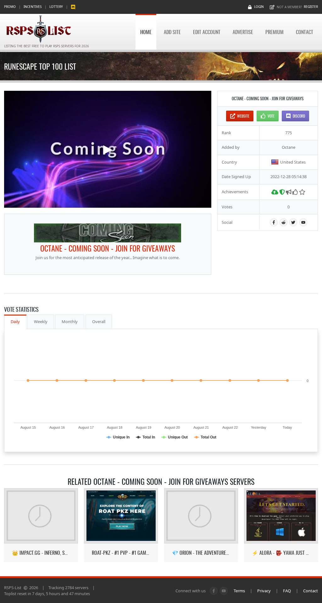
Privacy (264, 591)
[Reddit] (283, 222)
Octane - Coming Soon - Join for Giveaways (107, 248)
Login (259, 6)
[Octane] (107, 232)
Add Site (172, 32)
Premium (274, 32)
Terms (239, 591)
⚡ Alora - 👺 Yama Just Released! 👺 (281, 553)
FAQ (287, 591)
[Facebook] (274, 222)
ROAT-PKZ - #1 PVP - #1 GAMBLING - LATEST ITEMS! (121, 553)
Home (146, 32)
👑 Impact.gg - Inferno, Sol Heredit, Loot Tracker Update (41, 553)
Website (243, 116)
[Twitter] (293, 222)
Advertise (243, 32)
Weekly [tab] (40, 321)
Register (311, 6)
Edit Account (206, 32)
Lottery (56, 6)
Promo (10, 6)
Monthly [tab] (70, 321)
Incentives (33, 6)
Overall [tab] (98, 321)
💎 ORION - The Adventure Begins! (201, 553)
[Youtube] (303, 222)
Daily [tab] (15, 321)
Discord (299, 116)
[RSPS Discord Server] (73, 6)
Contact (304, 32)
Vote (271, 116)
